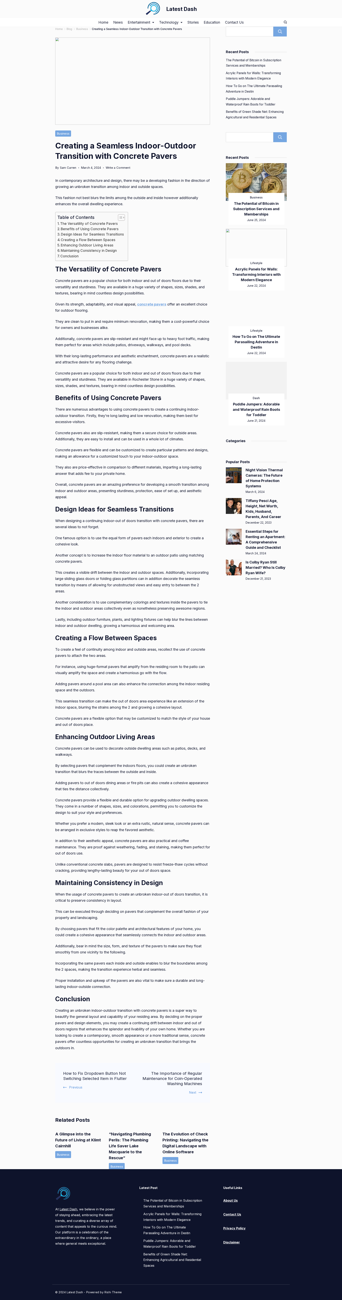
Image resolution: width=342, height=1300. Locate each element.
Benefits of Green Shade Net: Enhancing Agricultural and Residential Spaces (172, 1260)
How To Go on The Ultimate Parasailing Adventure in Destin (256, 341)
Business (63, 133)
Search (280, 31)
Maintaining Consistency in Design (89, 250)
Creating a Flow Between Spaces (88, 240)
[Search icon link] (284, 22)
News (118, 22)
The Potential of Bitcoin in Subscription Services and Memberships (256, 208)
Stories (193, 22)
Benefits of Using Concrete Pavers (90, 229)
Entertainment (139, 22)
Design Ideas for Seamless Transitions (92, 234)
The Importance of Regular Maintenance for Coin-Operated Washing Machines (172, 1078)
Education (212, 22)
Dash (256, 398)
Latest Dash (181, 9)
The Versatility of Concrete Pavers (89, 223)
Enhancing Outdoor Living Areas (87, 245)
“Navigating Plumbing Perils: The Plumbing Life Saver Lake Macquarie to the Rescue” (130, 1146)
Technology (169, 22)
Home (103, 22)
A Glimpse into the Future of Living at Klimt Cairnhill (78, 1140)
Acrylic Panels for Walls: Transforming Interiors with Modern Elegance (256, 274)
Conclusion (69, 256)
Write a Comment (118, 168)
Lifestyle (256, 263)
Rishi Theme (113, 1292)
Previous (75, 1087)
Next (192, 1092)
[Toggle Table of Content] (119, 217)
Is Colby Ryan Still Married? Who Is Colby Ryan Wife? (265, 567)
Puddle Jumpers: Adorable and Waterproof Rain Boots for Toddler (256, 409)
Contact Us (234, 22)
